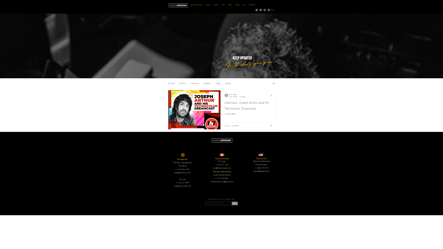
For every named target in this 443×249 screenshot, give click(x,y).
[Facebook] (261, 10)
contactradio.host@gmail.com (221, 181)
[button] (273, 10)
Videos (217, 83)
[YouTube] (265, 10)
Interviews (195, 83)
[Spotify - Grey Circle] (269, 10)
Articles (228, 83)
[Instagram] (257, 10)
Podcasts (207, 83)
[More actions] (272, 95)
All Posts (171, 83)
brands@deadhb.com (261, 171)
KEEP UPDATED (242, 58)
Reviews (183, 83)
